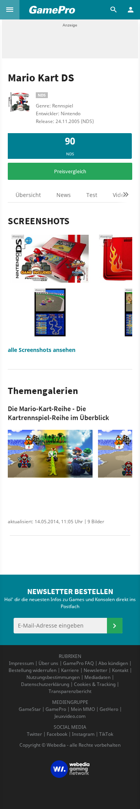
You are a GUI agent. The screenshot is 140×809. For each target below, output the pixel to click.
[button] (9, 9)
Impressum (21, 663)
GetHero (109, 709)
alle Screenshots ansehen (41, 349)
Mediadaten (97, 677)
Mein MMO (83, 709)
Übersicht (28, 195)
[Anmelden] (114, 625)
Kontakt (120, 670)
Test (91, 195)
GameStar (30, 709)
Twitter (34, 734)
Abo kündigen (113, 663)
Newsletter (95, 670)
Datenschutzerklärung (45, 684)
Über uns (48, 663)
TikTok (106, 734)
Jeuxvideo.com (70, 716)
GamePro (56, 709)
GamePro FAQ (78, 663)
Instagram (83, 734)
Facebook (57, 734)
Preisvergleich (70, 171)
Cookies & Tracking (95, 684)
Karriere (70, 670)
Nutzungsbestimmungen (53, 677)
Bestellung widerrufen (32, 670)
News (63, 195)
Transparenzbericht (70, 691)
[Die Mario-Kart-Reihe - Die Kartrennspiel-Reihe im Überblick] (50, 454)
